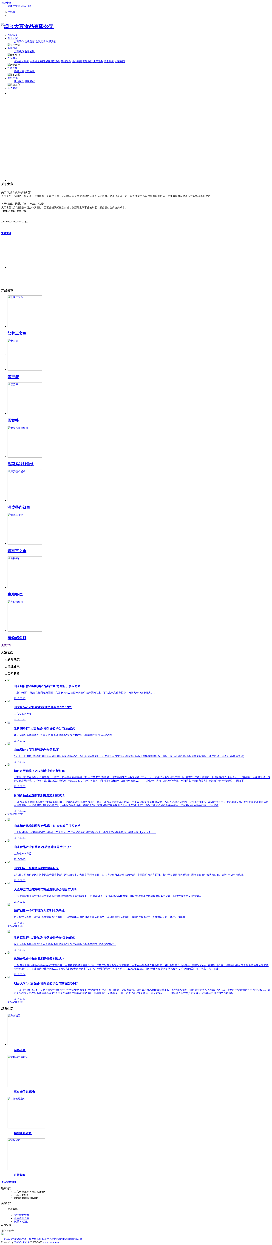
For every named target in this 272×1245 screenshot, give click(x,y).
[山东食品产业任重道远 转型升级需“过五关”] (9, 701)
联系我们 (51, 41)
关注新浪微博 (21, 1215)
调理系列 (87, 61)
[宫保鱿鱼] (26, 1169)
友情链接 (36, 1239)
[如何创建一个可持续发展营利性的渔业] (9, 905)
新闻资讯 (13, 48)
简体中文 (6, 2)
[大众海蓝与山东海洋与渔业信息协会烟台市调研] (9, 883)
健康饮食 (19, 81)
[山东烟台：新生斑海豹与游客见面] (9, 744)
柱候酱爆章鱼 (23, 1133)
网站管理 (77, 1239)
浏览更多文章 (15, 814)
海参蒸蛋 (20, 1050)
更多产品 (6, 645)
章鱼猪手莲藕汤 (24, 1091)
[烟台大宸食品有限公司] (27, 26)
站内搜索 (57, 1239)
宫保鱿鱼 (20, 1175)
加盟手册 (30, 71)
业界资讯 (30, 51)
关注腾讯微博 (21, 1218)
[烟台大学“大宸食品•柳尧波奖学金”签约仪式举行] (9, 977)
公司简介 (19, 41)
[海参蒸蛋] (26, 1044)
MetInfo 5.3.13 (21, 1242)
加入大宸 (13, 88)
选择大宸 (19, 71)
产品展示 (13, 58)
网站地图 (67, 1239)
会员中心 (47, 1239)
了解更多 (6, 233)
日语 (28, 6)
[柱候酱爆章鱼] (26, 1127)
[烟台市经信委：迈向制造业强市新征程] (9, 765)
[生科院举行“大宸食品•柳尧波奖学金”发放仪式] (9, 722)
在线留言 (30, 41)
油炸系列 (77, 61)
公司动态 (19, 51)
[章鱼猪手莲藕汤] (26, 1086)
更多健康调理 (8, 1181)
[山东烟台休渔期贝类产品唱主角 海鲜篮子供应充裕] (9, 680)
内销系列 (120, 61)
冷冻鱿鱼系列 (37, 61)
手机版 (11, 12)
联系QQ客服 (21, 1221)
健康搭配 (30, 81)
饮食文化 (13, 78)
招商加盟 (13, 68)
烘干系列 (98, 61)
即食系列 (109, 61)
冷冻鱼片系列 (21, 61)
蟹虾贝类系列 (52, 61)
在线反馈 (40, 41)
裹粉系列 (66, 61)
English (22, 6)
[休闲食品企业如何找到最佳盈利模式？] (9, 789)
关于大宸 (13, 38)
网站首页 (13, 35)
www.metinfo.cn (51, 1242)
